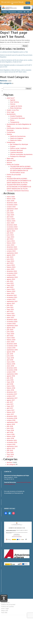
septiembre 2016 (12, 422)
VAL (28, 12)
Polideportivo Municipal (17, 156)
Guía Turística (14, 102)
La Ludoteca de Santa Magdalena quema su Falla (14, 52)
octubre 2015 (11, 444)
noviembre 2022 (12, 273)
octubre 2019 (11, 348)
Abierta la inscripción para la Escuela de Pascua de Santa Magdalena (16, 56)
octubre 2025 (11, 207)
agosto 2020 (11, 327)
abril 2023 (10, 263)
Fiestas (5, 12)
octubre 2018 (11, 372)
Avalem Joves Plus (13, 110)
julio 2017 (10, 402)
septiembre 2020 (12, 325)
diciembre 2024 (12, 225)
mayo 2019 (10, 358)
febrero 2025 (11, 221)
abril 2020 (10, 335)
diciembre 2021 (12, 295)
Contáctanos (11, 132)
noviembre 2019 (12, 346)
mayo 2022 (10, 285)
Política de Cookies (13, 164)
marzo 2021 (10, 313)
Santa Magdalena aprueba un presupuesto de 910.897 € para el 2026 (16, 66)
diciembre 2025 (12, 203)
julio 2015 (10, 450)
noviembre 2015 (12, 442)
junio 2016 (10, 428)
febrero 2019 (11, 364)
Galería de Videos (15, 140)
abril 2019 (10, 360)
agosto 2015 (11, 448)
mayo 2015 (10, 454)
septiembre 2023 (12, 253)
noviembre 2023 (12, 249)
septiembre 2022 (12, 277)
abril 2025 (10, 217)
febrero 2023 (11, 267)
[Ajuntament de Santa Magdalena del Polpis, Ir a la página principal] (9, 7)
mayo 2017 (10, 406)
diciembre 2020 (12, 319)
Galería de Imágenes (16, 138)
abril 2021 (10, 311)
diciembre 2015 (12, 440)
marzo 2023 (11, 265)
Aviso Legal (10, 112)
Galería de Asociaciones (18, 136)
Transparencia (14, 122)
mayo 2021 (10, 309)
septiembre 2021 (12, 301)
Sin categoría (5, 83)
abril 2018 (10, 384)
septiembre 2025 (12, 209)
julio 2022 (10, 281)
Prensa (9, 176)
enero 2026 (10, 200)
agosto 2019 (11, 352)
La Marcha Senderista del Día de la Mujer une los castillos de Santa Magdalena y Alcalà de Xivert (16, 61)
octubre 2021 (11, 299)
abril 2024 (10, 239)
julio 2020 (10, 329)
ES (24, 12)
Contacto (20, 12)
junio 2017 (10, 404)
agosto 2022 (11, 279)
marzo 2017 (10, 410)
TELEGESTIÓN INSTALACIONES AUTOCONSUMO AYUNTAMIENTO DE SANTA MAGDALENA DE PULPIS (19, 180)
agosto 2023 (11, 255)
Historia (12, 104)
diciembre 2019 (12, 344)
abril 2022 (10, 287)
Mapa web (10, 158)
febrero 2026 (11, 198)
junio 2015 (10, 452)
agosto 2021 (11, 303)
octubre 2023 (11, 251)
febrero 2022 (11, 291)
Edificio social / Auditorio (18, 148)
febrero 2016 (11, 436)
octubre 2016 (11, 420)
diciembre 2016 (12, 416)
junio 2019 (10, 356)
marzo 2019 (10, 362)
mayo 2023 (10, 261)
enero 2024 (10, 245)
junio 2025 (10, 213)
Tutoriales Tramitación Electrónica (18, 191)
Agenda (12, 100)
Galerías (9, 134)
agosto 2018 (11, 376)
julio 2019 (10, 354)
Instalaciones (11, 142)
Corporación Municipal (17, 118)
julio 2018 (10, 378)
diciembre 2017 (12, 392)
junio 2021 (10, 307)
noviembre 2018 (12, 370)
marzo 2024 (11, 241)
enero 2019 (10, 366)
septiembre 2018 (12, 374)
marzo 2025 (11, 219)
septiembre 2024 (12, 229)
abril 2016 (10, 432)
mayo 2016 (10, 430)
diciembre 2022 (12, 271)
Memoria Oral (11, 160)
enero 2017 (10, 414)
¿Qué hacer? (11, 98)
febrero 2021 (11, 315)
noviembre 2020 (12, 321)
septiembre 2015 (12, 446)
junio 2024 (10, 235)
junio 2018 (10, 380)
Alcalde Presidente (16, 116)
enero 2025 (10, 223)
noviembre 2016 (12, 418)
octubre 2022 (11, 275)
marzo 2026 (11, 196)
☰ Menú (27, 8)
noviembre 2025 (12, 205)
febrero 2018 (11, 388)
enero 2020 (10, 342)
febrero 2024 (11, 243)
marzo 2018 (10, 386)
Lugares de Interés (16, 106)
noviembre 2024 (12, 227)
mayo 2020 (10, 333)
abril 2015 (10, 456)
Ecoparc (12, 146)
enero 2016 (10, 438)
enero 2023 (10, 269)
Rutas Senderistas (16, 108)
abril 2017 (10, 408)
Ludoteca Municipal (16, 152)
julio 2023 (10, 257)
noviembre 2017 (12, 394)
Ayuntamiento (11, 114)
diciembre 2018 (12, 368)
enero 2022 (10, 293)
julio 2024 (10, 233)
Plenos (12, 120)
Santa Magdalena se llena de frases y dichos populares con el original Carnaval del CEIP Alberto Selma (15, 71)
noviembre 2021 (12, 297)
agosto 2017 (11, 400)
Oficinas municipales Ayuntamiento (21, 154)
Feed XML (4, 612)
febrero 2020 (11, 340)
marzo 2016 (10, 434)
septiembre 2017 (12, 398)
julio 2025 (10, 211)
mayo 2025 (10, 215)
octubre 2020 (11, 323)
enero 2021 (10, 317)
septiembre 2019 (12, 350)
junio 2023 (10, 259)
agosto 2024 (11, 231)
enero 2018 (10, 390)
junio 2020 (10, 331)
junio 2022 (10, 283)
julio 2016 (10, 426)
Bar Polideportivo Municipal (19, 144)
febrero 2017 (11, 412)
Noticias (3, 81)
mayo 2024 (10, 237)
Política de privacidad (14, 174)
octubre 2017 (11, 396)
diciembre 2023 (12, 247)
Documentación (12, 12)
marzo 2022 (11, 289)
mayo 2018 (10, 382)
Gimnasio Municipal (16, 150)
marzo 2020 (11, 338)
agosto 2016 (11, 424)
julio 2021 (10, 305)
